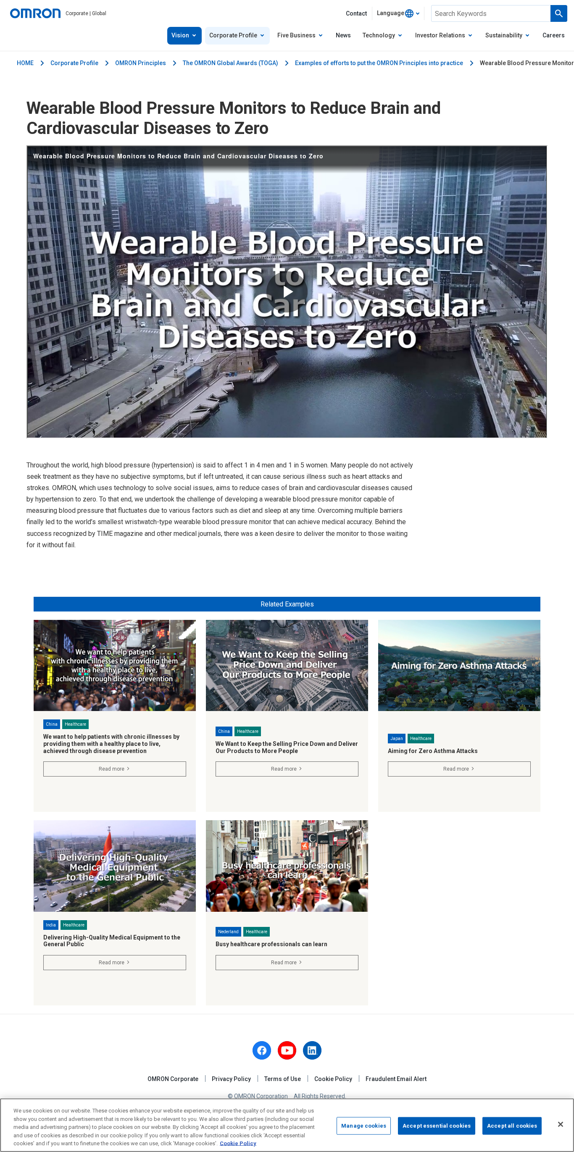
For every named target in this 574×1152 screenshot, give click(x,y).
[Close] (560, 1124)
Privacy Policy (231, 1079)
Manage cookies (363, 1126)
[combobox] (398, 13)
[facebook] (262, 1050)
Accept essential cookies (437, 1126)
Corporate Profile (74, 63)
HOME (25, 63)
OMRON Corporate (172, 1079)
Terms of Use (282, 1079)
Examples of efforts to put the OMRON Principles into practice (379, 63)
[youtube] (287, 1050)
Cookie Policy (333, 1079)
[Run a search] (558, 13)
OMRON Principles (140, 63)
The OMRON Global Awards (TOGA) (230, 63)
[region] (287, 1125)
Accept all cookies (512, 1126)
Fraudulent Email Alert (396, 1079)
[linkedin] (312, 1050)
